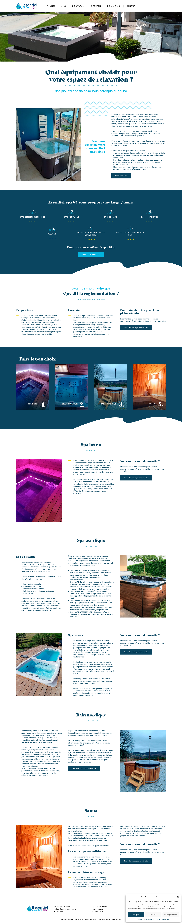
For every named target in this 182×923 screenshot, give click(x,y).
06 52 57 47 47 (98, 911)
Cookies (140, 919)
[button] (178, 897)
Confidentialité (78, 919)
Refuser (153, 915)
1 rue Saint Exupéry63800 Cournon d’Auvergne (65, 907)
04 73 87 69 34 (60, 911)
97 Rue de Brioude (99, 906)
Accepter (136, 915)
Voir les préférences (170, 915)
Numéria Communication (112, 919)
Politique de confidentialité (150, 919)
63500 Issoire (97, 909)
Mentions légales (164, 919)
